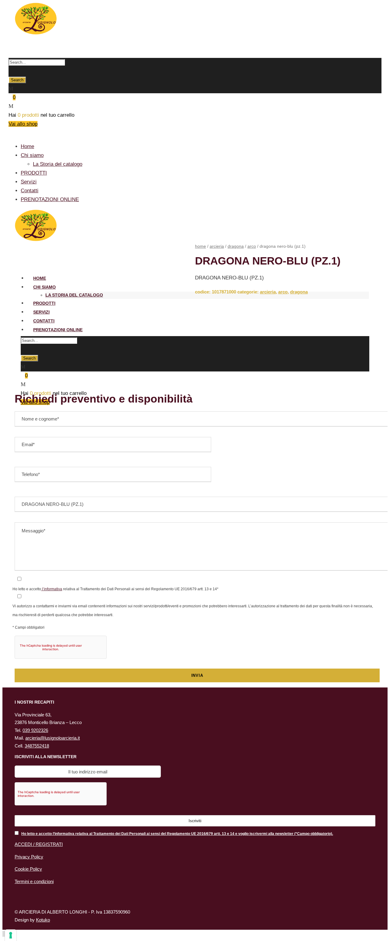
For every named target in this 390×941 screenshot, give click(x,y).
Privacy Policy (29, 856)
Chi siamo (32, 155)
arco (251, 246)
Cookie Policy (28, 869)
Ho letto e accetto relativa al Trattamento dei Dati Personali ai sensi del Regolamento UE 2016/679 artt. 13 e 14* (115, 589)
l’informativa (51, 589)
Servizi (29, 182)
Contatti (29, 191)
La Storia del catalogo (57, 164)
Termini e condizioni (34, 881)
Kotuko (43, 919)
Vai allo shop (23, 124)
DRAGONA (236, 246)
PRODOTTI (34, 173)
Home (27, 146)
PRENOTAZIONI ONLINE (50, 199)
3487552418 (37, 745)
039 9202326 (35, 730)
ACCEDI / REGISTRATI (39, 844)
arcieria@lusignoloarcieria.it (52, 737)
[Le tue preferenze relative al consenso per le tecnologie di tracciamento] (10, 935)
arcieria (217, 246)
